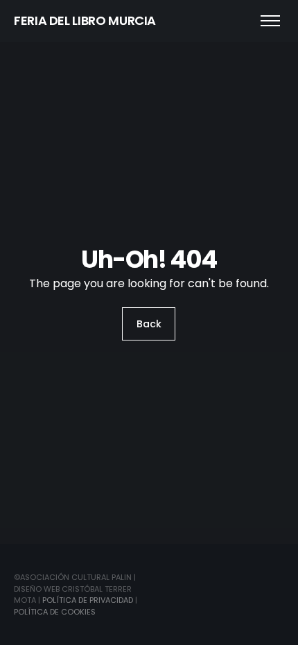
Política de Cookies (55, 611)
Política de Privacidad (87, 600)
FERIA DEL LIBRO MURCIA (85, 20)
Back (149, 324)
